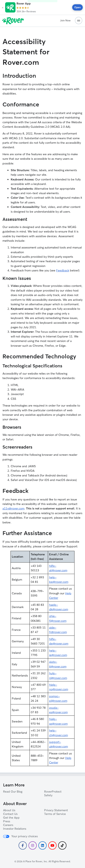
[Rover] (30, 20)
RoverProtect (52, 791)
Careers (8, 825)
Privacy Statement (56, 810)
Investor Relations (14, 828)
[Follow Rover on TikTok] (62, 845)
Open (77, 7)
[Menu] (78, 20)
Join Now (65, 20)
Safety (48, 795)
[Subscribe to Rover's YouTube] (52, 845)
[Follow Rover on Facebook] (23, 845)
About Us (9, 810)
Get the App (11, 817)
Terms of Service (55, 814)
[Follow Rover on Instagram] (32, 845)
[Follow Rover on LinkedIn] (42, 845)
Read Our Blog (12, 791)
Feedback (62, 270)
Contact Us (10, 814)
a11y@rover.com (13, 508)
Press (6, 821)
